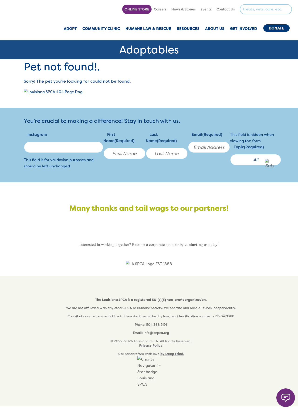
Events (205, 9)
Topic (249, 147)
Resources (188, 28)
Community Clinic (101, 28)
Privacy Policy (151, 345)
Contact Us (226, 9)
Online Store (137, 9)
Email (207, 134)
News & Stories (183, 9)
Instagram (37, 134)
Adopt (70, 28)
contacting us (196, 244)
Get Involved (243, 28)
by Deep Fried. (172, 353)
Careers (160, 9)
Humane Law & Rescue (148, 28)
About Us (214, 28)
